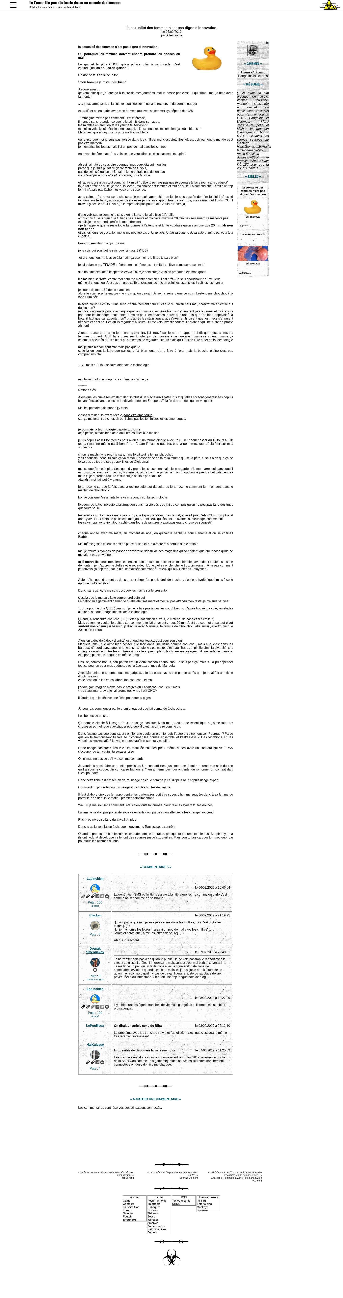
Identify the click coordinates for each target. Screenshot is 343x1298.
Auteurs (152, 1232)
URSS (176, 1203)
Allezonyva (174, 35)
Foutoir (127, 1216)
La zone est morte (253, 234)
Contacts (128, 1203)
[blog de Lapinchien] (88, 896)
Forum (127, 1210)
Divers (259, 72)
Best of (151, 1216)
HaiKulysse (95, 1044)
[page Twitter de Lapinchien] (102, 896)
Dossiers (152, 1210)
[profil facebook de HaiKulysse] (97, 1062)
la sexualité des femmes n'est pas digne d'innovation (171, 28)
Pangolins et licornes (253, 76)
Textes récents (181, 1200)
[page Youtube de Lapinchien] (107, 896)
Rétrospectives (156, 1229)
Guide (126, 1200)
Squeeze (202, 1210)
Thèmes (246, 72)
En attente (153, 1203)
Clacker (95, 915)
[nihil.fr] (201, 1200)
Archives (152, 1222)
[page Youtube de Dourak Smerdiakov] (95, 970)
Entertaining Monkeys (204, 1205)
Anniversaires (156, 1226)
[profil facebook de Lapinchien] (97, 896)
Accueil (134, 1197)
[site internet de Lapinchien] (83, 896)
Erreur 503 (129, 1219)
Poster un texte (157, 1200)
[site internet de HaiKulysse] (88, 1062)
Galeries (128, 1213)
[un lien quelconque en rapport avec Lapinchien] (93, 896)
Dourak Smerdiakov (95, 950)
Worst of (152, 1219)
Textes (159, 1197)
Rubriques (153, 1207)
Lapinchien (95, 878)
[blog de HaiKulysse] (93, 1062)
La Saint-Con (131, 1207)
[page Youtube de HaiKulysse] (102, 1062)
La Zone (74, 2)
